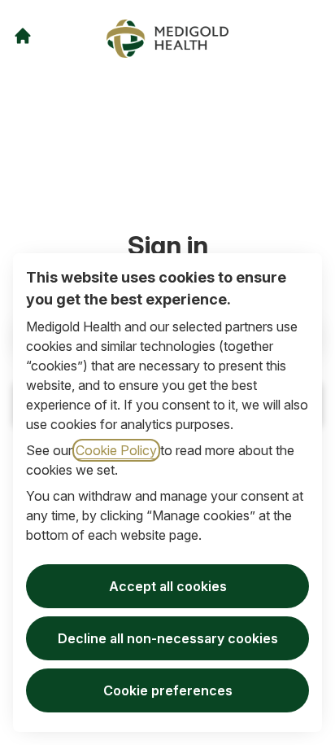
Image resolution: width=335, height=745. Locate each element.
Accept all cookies (168, 586)
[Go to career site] (23, 36)
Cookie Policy (116, 450)
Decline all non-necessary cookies (168, 638)
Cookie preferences (168, 690)
